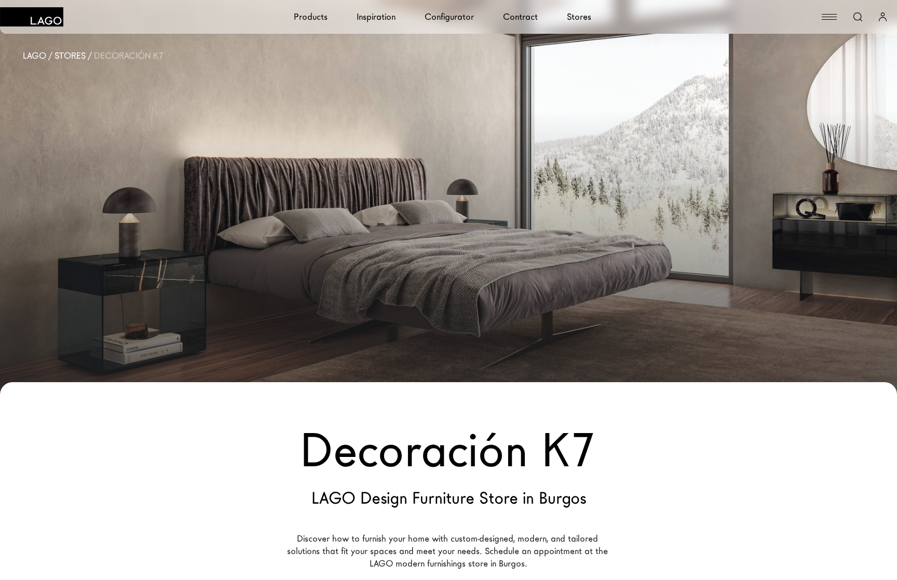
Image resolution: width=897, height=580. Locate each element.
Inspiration (376, 17)
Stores (579, 17)
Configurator (449, 17)
